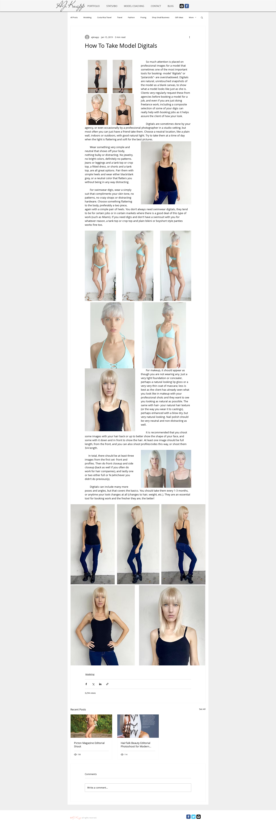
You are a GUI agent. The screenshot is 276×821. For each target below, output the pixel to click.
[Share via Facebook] (86, 684)
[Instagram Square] (182, 6)
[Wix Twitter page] (193, 817)
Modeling (87, 17)
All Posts (74, 17)
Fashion (131, 17)
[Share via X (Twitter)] (93, 684)
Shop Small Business (160, 17)
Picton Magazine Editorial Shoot (89, 744)
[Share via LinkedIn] (100, 684)
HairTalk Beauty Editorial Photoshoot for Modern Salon (135, 744)
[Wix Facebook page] (187, 6)
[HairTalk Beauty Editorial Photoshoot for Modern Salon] (138, 726)
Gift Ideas (179, 17)
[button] (202, 17)
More (191, 17)
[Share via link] (107, 684)
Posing (143, 17)
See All (202, 709)
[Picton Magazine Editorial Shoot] (91, 726)
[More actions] (189, 37)
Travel (119, 17)
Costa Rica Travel (104, 17)
